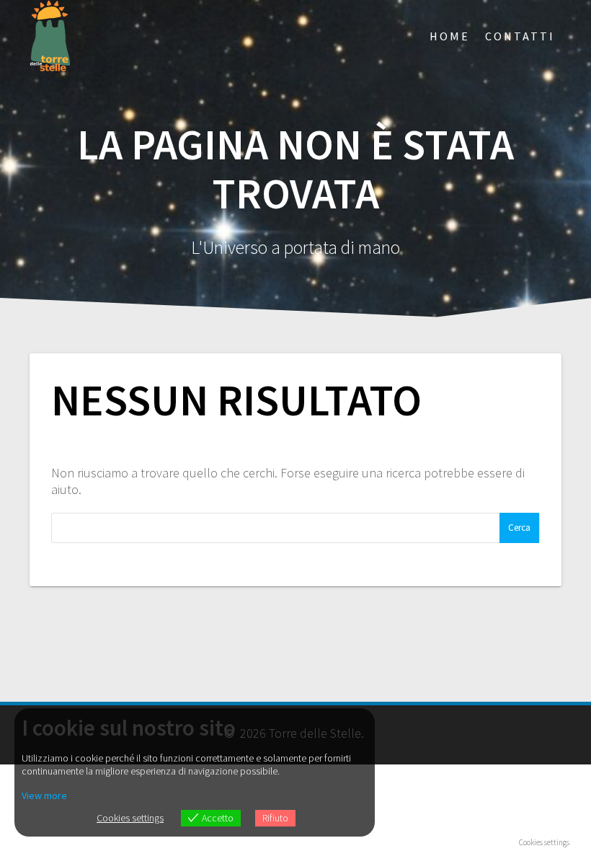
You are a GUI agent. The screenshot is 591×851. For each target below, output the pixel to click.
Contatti (520, 36)
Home (450, 36)
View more (44, 795)
